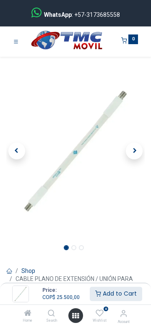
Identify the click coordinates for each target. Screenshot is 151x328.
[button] (16, 151)
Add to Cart (119, 293)
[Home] (27, 313)
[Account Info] (124, 313)
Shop (28, 270)
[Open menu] (75, 316)
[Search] (51, 313)
